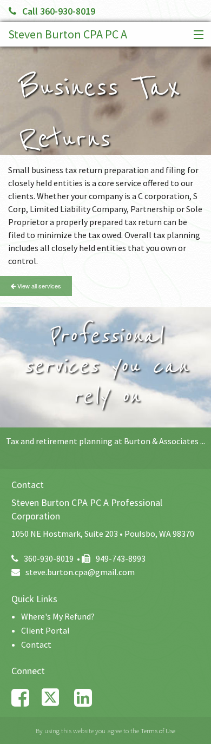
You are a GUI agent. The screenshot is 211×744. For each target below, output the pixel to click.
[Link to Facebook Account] (25, 697)
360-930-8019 (49, 558)
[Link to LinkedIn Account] (88, 697)
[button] (196, 35)
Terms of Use (158, 730)
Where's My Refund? (58, 616)
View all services (38, 285)
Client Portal (45, 630)
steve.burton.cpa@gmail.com (80, 572)
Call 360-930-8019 (58, 11)
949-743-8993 (121, 558)
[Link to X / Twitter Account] (58, 697)
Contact (36, 644)
